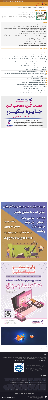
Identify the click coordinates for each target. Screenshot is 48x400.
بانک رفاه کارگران (24, 380)
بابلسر (41, 380)
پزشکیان (30, 389)
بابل (44, 380)
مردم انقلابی (18, 387)
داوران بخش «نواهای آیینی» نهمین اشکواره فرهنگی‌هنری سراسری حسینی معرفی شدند (31, 92)
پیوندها (16, 393)
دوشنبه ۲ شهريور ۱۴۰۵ (41, 348)
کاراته (26, 389)
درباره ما (25, 393)
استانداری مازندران (37, 378)
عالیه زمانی (10, 386)
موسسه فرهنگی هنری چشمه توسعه (9, 387)
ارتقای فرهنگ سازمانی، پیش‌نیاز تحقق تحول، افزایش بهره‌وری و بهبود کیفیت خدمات (31, 84)
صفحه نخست (31, 393)
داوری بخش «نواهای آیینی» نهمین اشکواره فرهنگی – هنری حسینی (34, 41)
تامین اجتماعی (13, 380)
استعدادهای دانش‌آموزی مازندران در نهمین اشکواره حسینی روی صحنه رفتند (32, 45)
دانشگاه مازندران (21, 382)
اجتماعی (44, 378)
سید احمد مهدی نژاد (31, 386)
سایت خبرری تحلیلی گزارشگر (13, 384)
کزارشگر (21, 389)
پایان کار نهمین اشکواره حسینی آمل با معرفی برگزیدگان (36, 40)
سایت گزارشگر (43, 386)
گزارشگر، (7, 389)
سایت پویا (38, 398)
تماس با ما (21, 393)
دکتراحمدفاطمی (14, 382)
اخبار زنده (44, 22)
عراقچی (5, 386)
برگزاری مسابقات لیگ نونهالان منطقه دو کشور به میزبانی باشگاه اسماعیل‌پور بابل (32, 71)
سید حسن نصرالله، (23, 386)
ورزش (44, 389)
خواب (27, 382)
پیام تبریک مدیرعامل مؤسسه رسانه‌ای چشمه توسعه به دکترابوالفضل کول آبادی (32, 33)
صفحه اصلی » (34, 7)
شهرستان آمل (16, 386)
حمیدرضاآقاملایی (32, 382)
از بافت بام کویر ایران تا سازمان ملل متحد (39, 80)
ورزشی (40, 389)
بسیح (18, 380)
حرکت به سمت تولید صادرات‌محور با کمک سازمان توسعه (36, 69)
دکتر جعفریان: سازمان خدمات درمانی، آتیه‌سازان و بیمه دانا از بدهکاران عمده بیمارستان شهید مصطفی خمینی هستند (26, 61)
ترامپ (7, 380)
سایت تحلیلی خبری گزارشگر (31, 384)
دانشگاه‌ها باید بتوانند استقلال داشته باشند (26, 14)
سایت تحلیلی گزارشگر (22, 384)
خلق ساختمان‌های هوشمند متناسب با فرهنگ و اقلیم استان (36, 90)
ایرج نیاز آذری (24, 378)
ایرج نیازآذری (30, 378)
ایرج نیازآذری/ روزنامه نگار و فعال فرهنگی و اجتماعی (13, 378)
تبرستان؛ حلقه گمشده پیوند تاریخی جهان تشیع (37, 38)
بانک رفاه (30, 380)
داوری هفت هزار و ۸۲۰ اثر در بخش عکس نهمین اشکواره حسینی (34, 43)
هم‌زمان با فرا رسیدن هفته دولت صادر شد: (38, 24)
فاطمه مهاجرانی (43, 387)
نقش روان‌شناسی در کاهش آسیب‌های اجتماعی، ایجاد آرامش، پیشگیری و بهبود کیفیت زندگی (29, 26)
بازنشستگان (35, 380)
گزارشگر (12, 389)
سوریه (38, 386)
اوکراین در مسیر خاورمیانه (41, 94)
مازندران (37, 387)
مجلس (32, 387)
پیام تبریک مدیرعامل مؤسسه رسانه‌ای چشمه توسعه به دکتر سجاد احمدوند (33, 31)
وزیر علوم (35, 389)
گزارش (17, 389)
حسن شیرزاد (39, 382)
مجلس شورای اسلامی (26, 387)
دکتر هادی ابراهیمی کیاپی (41, 384)
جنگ (44, 382)
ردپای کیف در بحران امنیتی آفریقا (40, 67)
